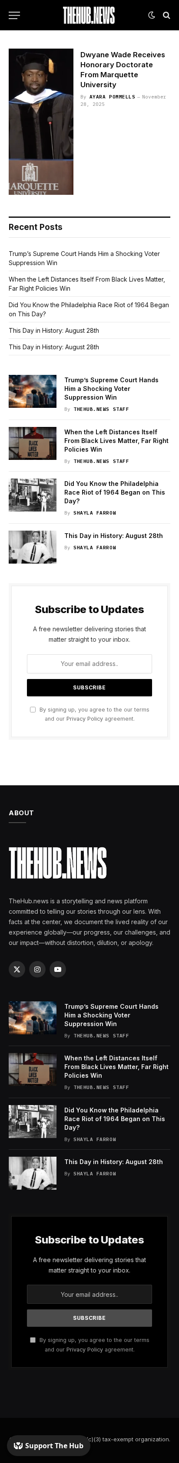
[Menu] (14, 15)
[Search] (165, 15)
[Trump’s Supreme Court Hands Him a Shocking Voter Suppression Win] (32, 391)
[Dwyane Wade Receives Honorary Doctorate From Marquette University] (41, 122)
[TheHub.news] (89, 15)
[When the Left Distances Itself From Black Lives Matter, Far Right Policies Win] (32, 443)
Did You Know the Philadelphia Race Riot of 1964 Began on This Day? (114, 492)
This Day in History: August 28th (54, 330)
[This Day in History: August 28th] (32, 547)
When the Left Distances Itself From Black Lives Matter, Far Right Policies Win (116, 440)
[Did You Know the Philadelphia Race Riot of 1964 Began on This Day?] (32, 495)
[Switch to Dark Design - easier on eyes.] (151, 15)
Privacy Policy (84, 718)
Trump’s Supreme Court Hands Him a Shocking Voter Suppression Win (111, 388)
